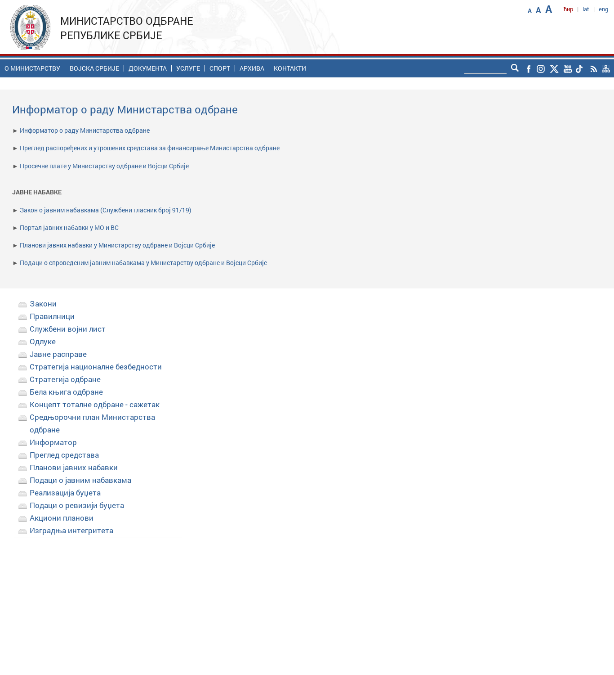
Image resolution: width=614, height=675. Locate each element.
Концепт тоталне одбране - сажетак (95, 404)
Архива (252, 68)
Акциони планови (61, 518)
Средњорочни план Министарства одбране (92, 423)
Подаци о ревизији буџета (77, 505)
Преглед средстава (64, 455)
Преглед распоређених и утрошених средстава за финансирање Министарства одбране (150, 148)
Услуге (188, 68)
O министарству (32, 68)
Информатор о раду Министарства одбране (85, 130)
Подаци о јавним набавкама (80, 480)
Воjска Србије (94, 68)
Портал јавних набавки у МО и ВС (69, 227)
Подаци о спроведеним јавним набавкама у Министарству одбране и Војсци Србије (143, 262)
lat (586, 9)
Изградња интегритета (71, 530)
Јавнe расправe (58, 354)
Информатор (53, 442)
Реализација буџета (65, 492)
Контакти (290, 68)
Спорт (219, 68)
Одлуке (43, 341)
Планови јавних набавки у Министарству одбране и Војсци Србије (117, 245)
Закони (43, 303)
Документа (148, 68)
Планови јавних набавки (74, 467)
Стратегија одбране (65, 379)
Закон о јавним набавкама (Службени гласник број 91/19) (105, 210)
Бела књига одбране (66, 392)
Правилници (52, 316)
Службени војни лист (68, 329)
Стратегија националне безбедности (96, 366)
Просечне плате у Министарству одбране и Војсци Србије (104, 166)
